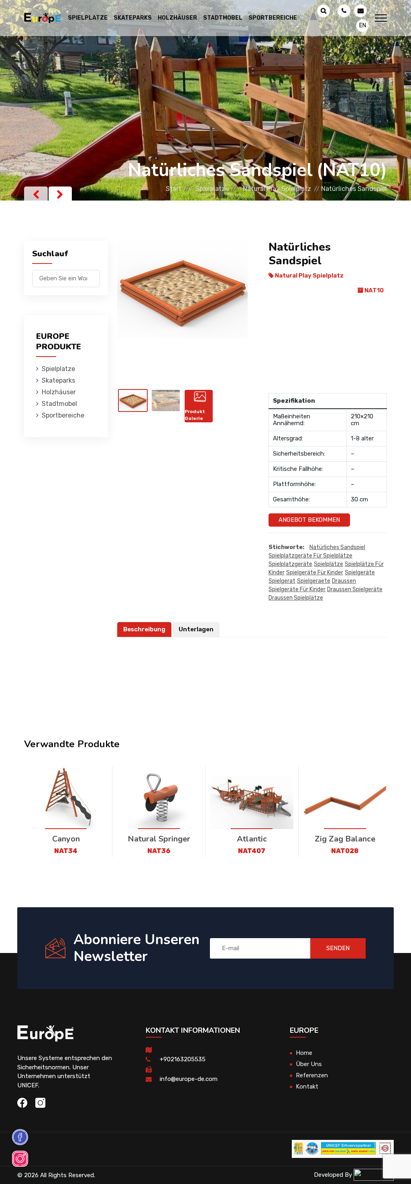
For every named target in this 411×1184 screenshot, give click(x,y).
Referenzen (312, 1075)
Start (173, 189)
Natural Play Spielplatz (277, 189)
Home (304, 1052)
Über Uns (309, 1064)
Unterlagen (196, 629)
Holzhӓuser (59, 392)
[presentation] (36, 195)
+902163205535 (183, 1059)
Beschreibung (144, 629)
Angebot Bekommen (309, 519)
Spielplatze (212, 189)
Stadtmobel (59, 404)
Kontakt (307, 1086)
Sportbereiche (63, 415)
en (362, 25)
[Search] (94, 274)
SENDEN (338, 948)
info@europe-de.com (189, 1079)
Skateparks (58, 380)
